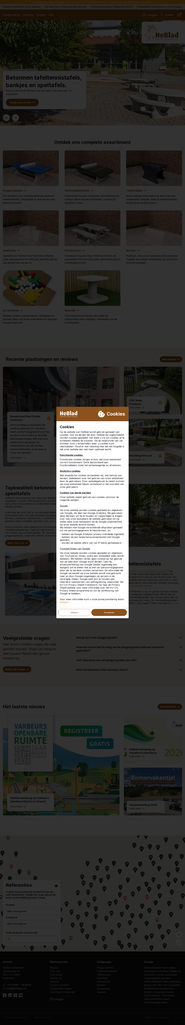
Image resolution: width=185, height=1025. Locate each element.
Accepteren (109, 612)
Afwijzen (74, 612)
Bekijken (64, 602)
